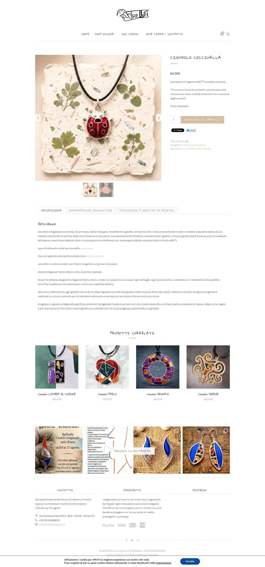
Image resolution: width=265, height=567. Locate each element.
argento (178, 148)
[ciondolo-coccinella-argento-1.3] (98, 118)
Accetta (190, 561)
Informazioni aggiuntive (90, 210)
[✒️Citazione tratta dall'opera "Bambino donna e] (108, 450)
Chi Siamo (130, 34)
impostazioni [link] (163, 563)
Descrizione (51, 210)
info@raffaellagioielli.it (52, 524)
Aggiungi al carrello (202, 119)
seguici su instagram (132, 451)
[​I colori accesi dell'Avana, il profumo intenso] (206, 450)
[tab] (51, 210)
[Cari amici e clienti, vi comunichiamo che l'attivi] (59, 450)
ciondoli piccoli (94, 256)
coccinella (188, 148)
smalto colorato (203, 148)
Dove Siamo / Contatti (164, 34)
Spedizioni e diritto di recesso (146, 210)
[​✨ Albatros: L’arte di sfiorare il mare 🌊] (157, 450)
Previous (38, 117)
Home (85, 34)
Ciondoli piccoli (198, 145)
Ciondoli (185, 145)
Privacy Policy (114, 555)
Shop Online (104, 34)
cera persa (86, 248)
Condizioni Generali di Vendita (142, 555)
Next (158, 117)
